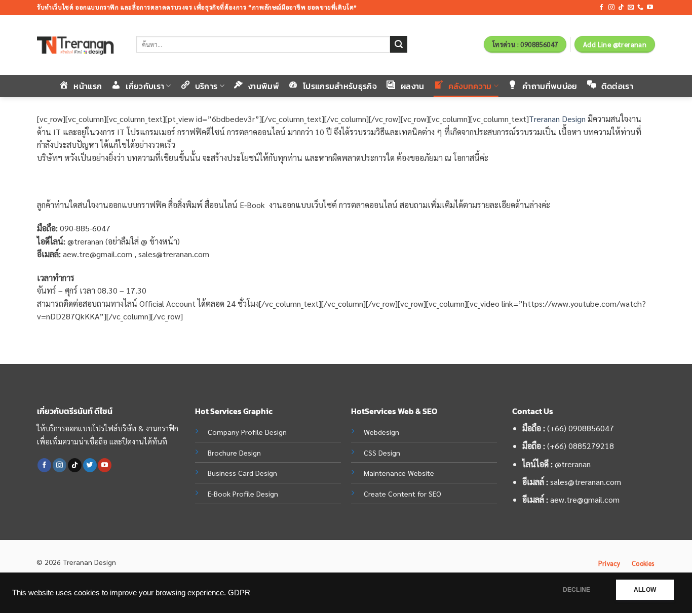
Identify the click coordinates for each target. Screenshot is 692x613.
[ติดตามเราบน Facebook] (601, 7)
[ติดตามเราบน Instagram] (611, 7)
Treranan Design (557, 118)
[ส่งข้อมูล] (398, 44)
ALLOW (645, 589)
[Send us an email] (631, 7)
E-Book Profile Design (243, 493)
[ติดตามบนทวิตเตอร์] (90, 465)
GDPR (239, 593)
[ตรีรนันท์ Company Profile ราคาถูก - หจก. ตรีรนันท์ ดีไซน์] (79, 45)
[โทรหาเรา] (640, 7)
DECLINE (576, 589)
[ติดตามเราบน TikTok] (621, 7)
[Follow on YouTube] (650, 7)
